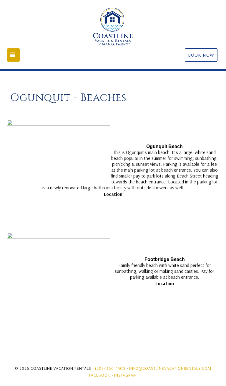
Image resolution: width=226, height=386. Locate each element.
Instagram (125, 375)
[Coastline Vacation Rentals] (113, 26)
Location (113, 194)
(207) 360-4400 (110, 368)
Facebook (99, 375)
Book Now (201, 55)
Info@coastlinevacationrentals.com (170, 368)
